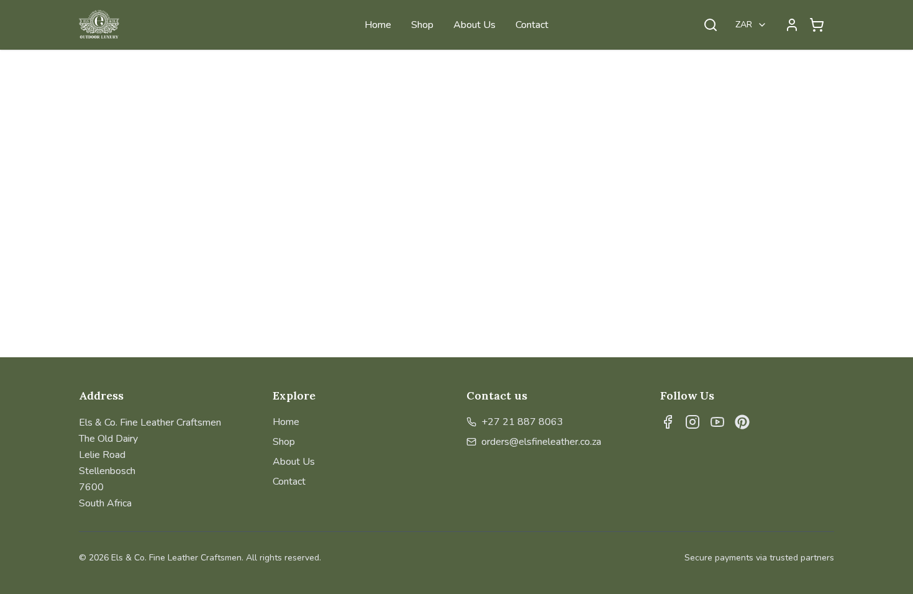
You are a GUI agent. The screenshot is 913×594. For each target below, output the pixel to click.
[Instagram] (692, 421)
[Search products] (710, 24)
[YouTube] (717, 421)
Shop (422, 25)
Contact (532, 25)
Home (378, 25)
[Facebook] (667, 421)
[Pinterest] (742, 421)
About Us (474, 25)
